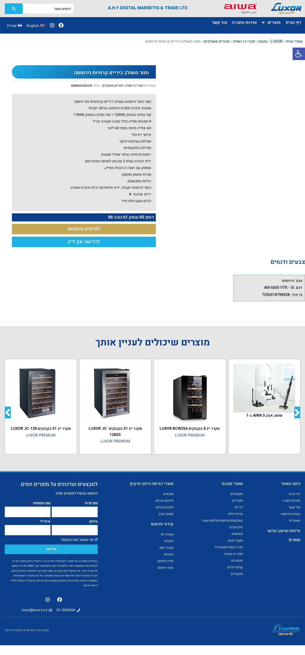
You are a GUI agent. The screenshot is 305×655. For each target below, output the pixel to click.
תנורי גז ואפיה (244, 41)
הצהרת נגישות (290, 513)
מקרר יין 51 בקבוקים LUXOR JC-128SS (115, 432)
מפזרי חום (166, 547)
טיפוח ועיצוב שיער (283, 531)
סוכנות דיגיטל (13, 630)
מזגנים (169, 541)
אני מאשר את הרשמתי (77, 539)
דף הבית (294, 493)
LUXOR (277, 41)
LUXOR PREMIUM (189, 435)
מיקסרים (237, 573)
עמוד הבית (294, 41)
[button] (299, 54)
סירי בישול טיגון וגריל (229, 547)
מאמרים (294, 520)
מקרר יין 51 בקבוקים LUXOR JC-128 (41, 428)
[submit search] (14, 8)
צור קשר (294, 507)
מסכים (294, 540)
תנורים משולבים (216, 41)
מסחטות (237, 533)
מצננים (168, 554)
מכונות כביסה (164, 507)
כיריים (239, 507)
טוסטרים (237, 560)
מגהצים (168, 493)
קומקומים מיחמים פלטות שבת (222, 520)
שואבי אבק (165, 513)
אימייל (45, 521)
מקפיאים (236, 493)
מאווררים (167, 534)
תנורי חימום (165, 567)
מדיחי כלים (235, 513)
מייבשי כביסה (164, 500)
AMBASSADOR (81, 85)
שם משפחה (41, 503)
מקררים (237, 500)
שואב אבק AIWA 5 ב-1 (264, 415)
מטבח (263, 41)
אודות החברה (291, 500)
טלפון (93, 521)
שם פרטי (90, 503)
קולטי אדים (235, 567)
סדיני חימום (165, 561)
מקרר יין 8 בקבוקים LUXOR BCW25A (190, 428)
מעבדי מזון (235, 540)
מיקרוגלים (236, 527)
